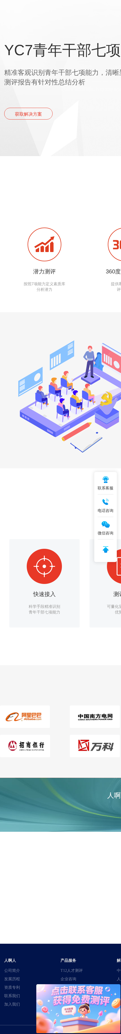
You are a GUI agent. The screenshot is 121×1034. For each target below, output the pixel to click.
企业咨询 (68, 979)
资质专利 (12, 987)
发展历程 (12, 979)
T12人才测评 (71, 970)
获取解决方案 (28, 114)
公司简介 (12, 970)
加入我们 (12, 1004)
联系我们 (12, 996)
